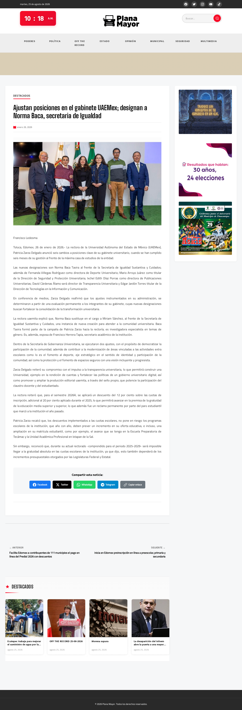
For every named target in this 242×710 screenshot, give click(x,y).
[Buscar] (217, 18)
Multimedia (209, 41)
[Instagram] (202, 4)
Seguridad (183, 41)
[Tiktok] (219, 4)
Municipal (157, 41)
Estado (105, 41)
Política (55, 41)
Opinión (130, 41)
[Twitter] (194, 4)
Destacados (21, 96)
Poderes (29, 41)
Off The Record (80, 43)
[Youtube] (211, 4)
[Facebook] (186, 4)
